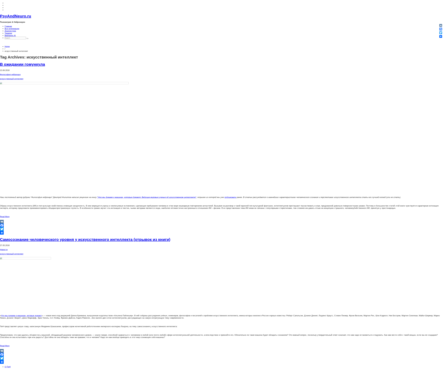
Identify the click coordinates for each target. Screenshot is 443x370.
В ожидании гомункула (22, 64)
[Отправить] (221, 233)
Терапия (8, 33)
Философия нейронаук (10, 74)
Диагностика (10, 31)
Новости (4, 250)
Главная (8, 26)
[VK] (221, 222)
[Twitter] (221, 229)
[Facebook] (221, 225)
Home (7, 46)
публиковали (230, 197)
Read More (4, 217)
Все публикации (12, 29)
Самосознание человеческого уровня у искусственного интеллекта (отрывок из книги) (85, 239)
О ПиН (8, 367)
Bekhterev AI (10, 35)
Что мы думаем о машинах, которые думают (21, 316)
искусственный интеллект (11, 79)
